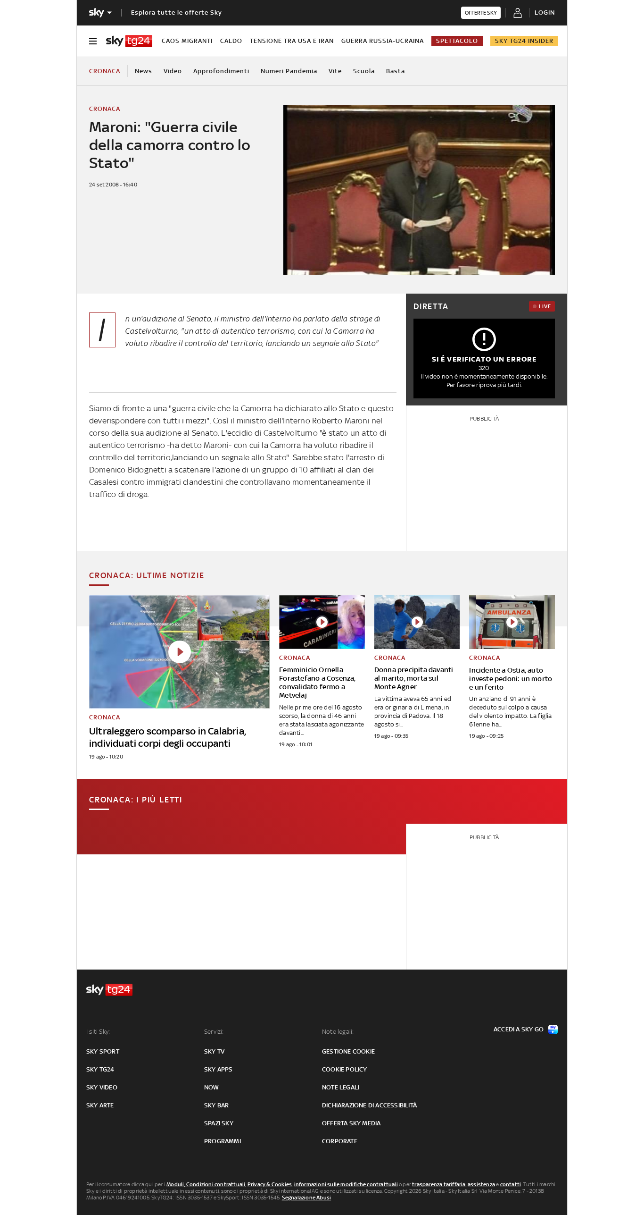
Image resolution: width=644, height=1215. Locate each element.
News (143, 71)
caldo (231, 40)
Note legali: (338, 1031)
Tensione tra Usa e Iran (292, 40)
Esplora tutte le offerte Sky (176, 12)
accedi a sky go (519, 1029)
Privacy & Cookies (270, 1184)
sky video (101, 1087)
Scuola (364, 71)
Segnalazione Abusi (306, 1197)
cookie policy (344, 1069)
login (545, 12)
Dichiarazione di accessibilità (369, 1105)
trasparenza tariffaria (438, 1184)
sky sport (102, 1051)
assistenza (481, 1184)
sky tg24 (100, 1069)
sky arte (100, 1105)
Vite (335, 71)
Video (173, 71)
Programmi (222, 1141)
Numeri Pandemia (289, 71)
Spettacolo (457, 40)
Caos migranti (187, 40)
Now (211, 1087)
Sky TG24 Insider (524, 40)
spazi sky (218, 1123)
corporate (339, 1141)
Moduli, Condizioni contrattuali (205, 1184)
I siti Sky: (98, 1031)
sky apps (218, 1069)
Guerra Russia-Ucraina (382, 40)
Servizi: (214, 1031)
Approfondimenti (221, 71)
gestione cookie (348, 1051)
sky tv (214, 1051)
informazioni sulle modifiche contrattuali (346, 1184)
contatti (510, 1184)
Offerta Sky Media (351, 1123)
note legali (340, 1087)
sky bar (216, 1105)
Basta (395, 71)
